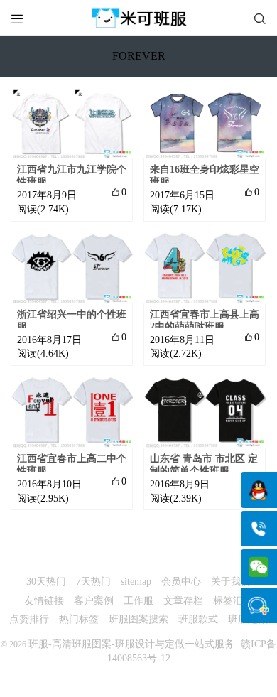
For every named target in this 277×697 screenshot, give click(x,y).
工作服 (138, 600)
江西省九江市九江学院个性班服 (71, 175)
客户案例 (94, 600)
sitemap (136, 581)
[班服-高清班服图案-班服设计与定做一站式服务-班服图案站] (138, 17)
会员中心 (181, 581)
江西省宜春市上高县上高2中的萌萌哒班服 (204, 320)
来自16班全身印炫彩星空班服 (204, 175)
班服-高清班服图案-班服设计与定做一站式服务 (131, 644)
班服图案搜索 (138, 619)
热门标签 (79, 619)
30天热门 (46, 581)
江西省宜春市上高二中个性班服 (71, 464)
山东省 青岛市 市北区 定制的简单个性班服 (204, 464)
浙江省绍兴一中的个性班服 (71, 320)
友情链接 (44, 600)
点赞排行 (29, 619)
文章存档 (183, 600)
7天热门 (93, 581)
